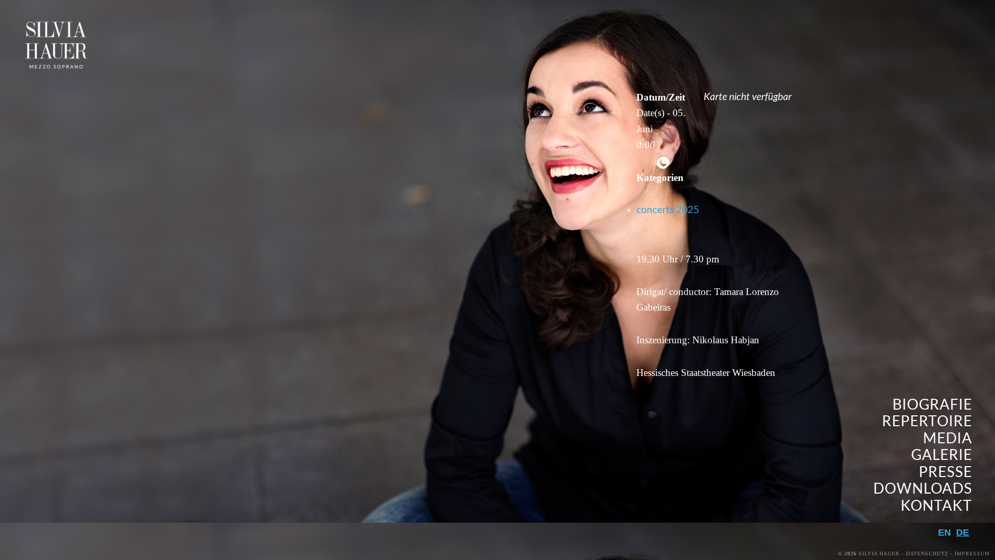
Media (947, 439)
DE (962, 532)
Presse (945, 473)
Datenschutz (927, 553)
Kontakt (936, 506)
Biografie (932, 405)
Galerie (941, 456)
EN (944, 532)
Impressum (972, 553)
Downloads (922, 489)
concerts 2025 (667, 210)
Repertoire (927, 422)
